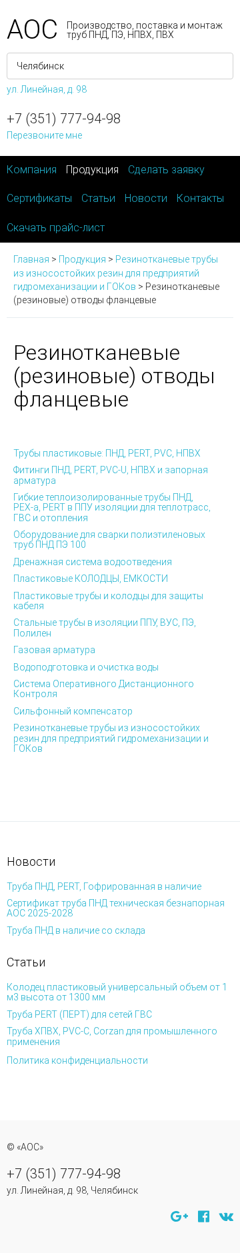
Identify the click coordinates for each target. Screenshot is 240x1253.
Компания (32, 169)
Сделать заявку (166, 169)
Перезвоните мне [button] (44, 135)
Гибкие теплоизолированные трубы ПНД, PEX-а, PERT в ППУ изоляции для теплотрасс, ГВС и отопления (112, 507)
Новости (146, 198)
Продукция (92, 169)
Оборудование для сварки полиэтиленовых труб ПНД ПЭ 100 (109, 539)
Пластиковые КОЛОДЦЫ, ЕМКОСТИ (90, 578)
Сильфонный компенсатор (73, 711)
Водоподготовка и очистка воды (86, 667)
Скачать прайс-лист (56, 227)
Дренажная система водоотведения (92, 562)
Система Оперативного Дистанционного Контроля (103, 688)
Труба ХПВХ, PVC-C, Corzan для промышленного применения (112, 1036)
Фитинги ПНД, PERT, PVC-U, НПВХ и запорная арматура (110, 475)
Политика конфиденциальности (77, 1060)
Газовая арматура (54, 649)
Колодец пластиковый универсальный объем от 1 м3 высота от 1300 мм (117, 992)
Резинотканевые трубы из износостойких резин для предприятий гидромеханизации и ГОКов (111, 738)
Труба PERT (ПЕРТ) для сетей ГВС (79, 1014)
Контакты (200, 198)
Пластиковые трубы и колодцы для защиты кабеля (108, 601)
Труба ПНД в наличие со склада (76, 930)
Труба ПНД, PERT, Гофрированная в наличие (104, 886)
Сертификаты (39, 198)
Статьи (98, 198)
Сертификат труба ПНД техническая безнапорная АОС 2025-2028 (116, 908)
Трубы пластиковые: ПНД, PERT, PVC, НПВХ (107, 453)
